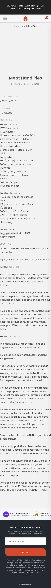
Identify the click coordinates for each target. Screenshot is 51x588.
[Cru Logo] (25, 18)
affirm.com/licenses (25, 575)
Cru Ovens (28, 584)
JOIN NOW (25, 552)
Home (17, 26)
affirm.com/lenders (20, 568)
